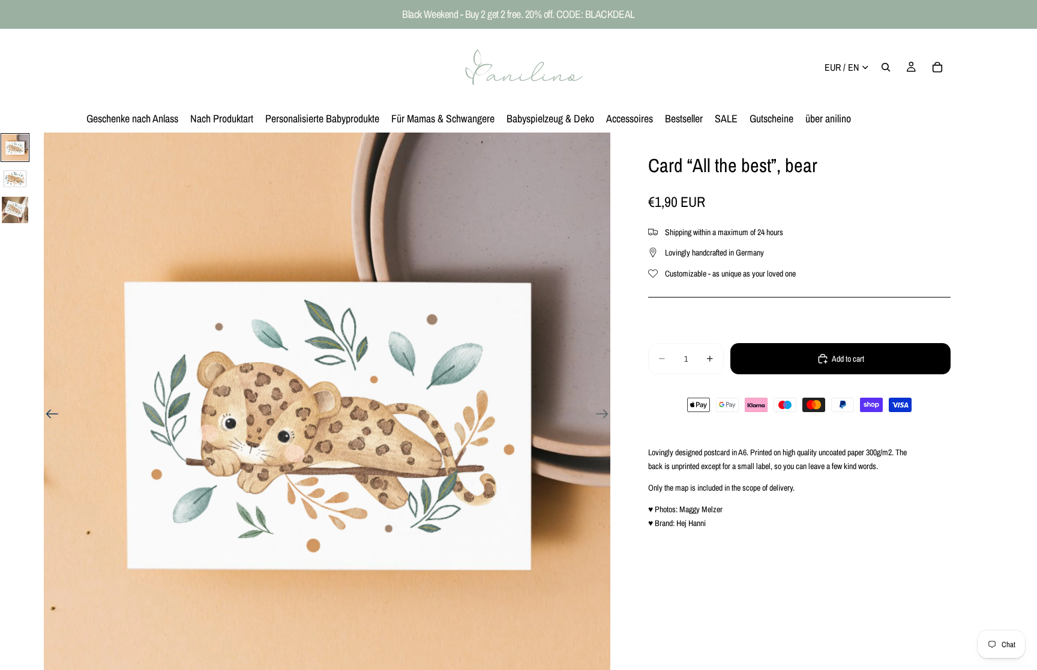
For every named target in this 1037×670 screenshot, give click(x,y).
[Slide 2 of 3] (15, 179)
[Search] (886, 67)
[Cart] (937, 67)
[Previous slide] (48, 415)
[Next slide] (605, 415)
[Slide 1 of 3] (15, 147)
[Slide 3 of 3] (15, 210)
